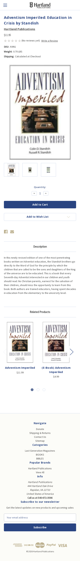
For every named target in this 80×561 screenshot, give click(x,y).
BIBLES (40, 458)
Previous (5, 352)
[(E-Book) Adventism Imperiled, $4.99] (56, 342)
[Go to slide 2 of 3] (38, 389)
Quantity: (40, 187)
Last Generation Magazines (40, 450)
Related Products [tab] (40, 312)
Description (40, 246)
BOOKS (40, 454)
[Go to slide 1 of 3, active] (32, 389)
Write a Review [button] (49, 40)
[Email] (12, 231)
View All (40, 472)
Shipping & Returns (40, 433)
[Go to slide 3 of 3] (44, 389)
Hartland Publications (40, 468)
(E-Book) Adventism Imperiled (56, 370)
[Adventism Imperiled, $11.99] (20, 342)
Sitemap (40, 440)
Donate (40, 429)
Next (71, 352)
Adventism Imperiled (20, 367)
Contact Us (40, 437)
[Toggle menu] (5, 5)
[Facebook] (6, 231)
